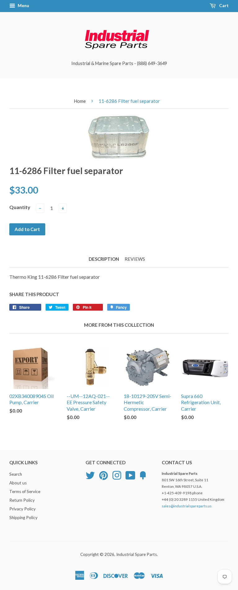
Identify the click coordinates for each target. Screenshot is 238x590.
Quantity (19, 207)
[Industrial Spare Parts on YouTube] (130, 474)
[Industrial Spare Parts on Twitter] (90, 474)
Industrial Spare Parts (136, 554)
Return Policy (22, 500)
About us (18, 482)
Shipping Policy (23, 517)
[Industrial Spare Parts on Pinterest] (103, 474)
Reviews (135, 259)
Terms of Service (24, 491)
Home (80, 101)
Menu (23, 5)
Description (104, 259)
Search (15, 474)
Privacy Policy (22, 508)
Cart (223, 5)
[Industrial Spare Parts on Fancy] (142, 474)
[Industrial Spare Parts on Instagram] (116, 474)
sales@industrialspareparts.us (187, 506)
